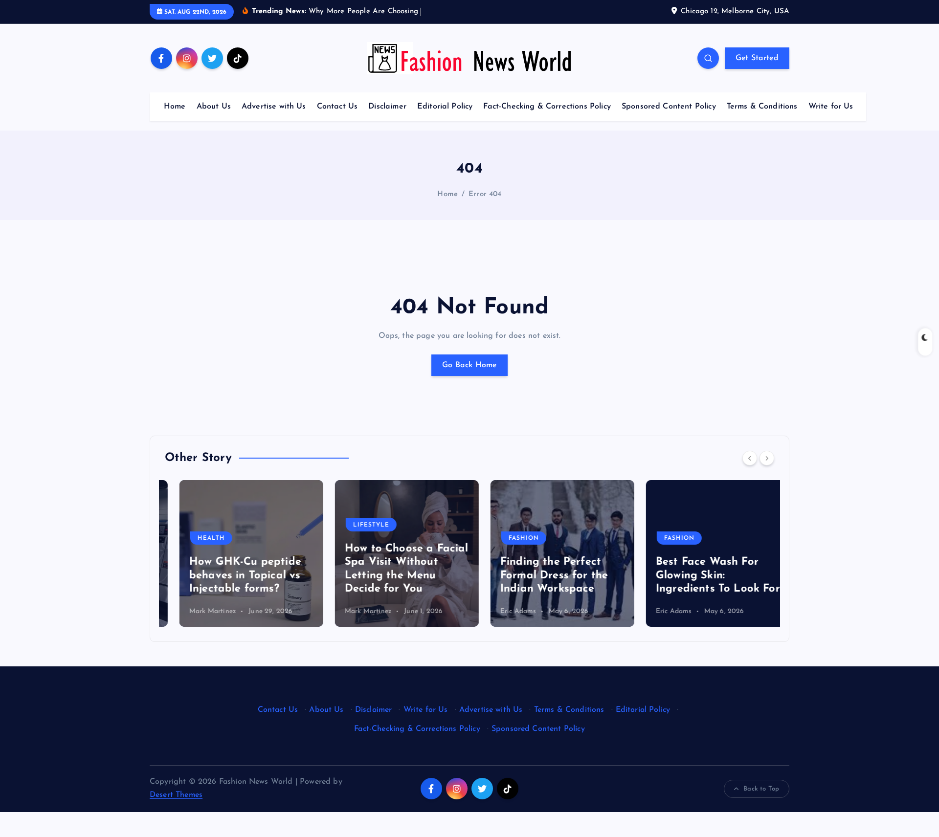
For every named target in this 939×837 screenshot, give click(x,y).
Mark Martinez (198, 611)
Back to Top (761, 789)
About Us (214, 106)
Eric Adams (504, 611)
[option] (237, 553)
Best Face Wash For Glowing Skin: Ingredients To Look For (703, 575)
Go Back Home (469, 365)
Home (175, 106)
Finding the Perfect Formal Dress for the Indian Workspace (539, 575)
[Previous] (749, 458)
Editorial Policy (445, 106)
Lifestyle (356, 525)
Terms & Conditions (762, 106)
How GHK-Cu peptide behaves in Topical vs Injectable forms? (231, 575)
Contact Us (337, 106)
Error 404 (485, 194)
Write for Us (830, 106)
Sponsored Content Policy (669, 106)
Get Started (757, 58)
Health (196, 538)
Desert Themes (176, 795)
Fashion (509, 538)
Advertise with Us (274, 106)
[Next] (767, 458)
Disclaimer (387, 106)
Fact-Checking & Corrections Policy (546, 106)
